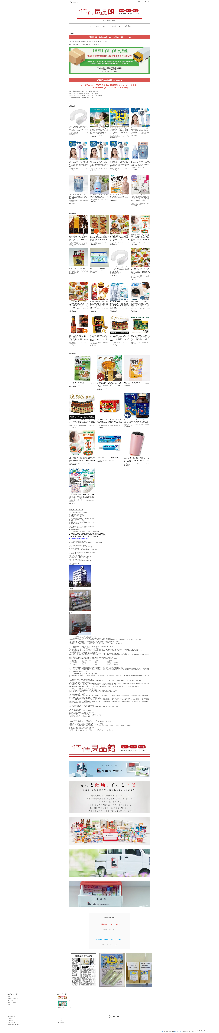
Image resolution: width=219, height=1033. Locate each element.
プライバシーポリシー (63, 1020)
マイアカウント (138, 1)
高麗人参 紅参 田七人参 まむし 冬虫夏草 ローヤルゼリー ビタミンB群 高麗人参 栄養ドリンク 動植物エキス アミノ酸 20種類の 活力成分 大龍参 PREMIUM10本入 (78, 338)
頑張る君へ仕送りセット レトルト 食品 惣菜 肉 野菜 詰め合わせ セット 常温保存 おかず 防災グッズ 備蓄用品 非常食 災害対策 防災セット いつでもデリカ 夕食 (78, 304)
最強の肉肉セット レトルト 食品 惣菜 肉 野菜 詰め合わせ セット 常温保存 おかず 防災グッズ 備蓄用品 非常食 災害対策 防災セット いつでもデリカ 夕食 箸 (119, 237)
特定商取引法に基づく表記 (14, 1024)
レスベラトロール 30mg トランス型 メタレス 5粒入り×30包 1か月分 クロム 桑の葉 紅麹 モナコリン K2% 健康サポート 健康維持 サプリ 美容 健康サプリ (109, 422)
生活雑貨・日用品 (12, 1003)
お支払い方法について (13, 1020)
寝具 (9, 1005)
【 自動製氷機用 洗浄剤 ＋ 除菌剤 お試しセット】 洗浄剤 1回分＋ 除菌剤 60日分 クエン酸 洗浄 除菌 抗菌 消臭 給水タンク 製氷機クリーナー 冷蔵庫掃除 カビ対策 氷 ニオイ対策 (81, 497)
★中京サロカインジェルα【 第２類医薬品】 (108, 457)
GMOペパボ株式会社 (178, 1031)
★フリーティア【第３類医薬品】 (98, 268)
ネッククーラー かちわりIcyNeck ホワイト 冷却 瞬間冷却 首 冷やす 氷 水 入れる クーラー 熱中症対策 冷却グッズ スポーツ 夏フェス (119, 269)
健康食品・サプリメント (13, 998)
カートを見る (61, 1018)
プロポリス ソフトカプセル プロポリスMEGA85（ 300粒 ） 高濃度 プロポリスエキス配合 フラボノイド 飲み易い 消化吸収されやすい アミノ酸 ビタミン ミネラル (140, 338)
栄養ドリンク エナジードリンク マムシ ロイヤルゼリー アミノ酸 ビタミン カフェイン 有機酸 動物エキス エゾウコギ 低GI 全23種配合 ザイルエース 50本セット (119, 338)
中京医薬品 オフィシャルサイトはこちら (109, 924)
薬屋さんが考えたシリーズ (64, 1007)
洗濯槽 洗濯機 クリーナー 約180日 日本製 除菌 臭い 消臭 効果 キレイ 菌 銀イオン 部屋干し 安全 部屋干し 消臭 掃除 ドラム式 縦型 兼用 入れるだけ (140, 304)
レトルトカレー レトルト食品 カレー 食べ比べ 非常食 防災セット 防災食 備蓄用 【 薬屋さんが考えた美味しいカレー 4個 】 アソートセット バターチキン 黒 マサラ (78, 237)
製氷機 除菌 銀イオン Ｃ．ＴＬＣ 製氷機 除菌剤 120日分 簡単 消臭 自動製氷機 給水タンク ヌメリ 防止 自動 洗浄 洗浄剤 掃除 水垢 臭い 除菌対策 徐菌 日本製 (119, 304)
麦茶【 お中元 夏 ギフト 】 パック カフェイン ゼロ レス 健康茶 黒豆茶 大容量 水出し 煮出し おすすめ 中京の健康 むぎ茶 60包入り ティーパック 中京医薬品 (109, 384)
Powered (193, 1031)
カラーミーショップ (160, 1031)
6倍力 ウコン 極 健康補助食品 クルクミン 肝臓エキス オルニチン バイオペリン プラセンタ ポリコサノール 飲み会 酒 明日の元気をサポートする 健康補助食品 (99, 338)
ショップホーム (11, 1016)
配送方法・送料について (13, 1022)
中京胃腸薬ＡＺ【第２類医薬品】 (77, 382)
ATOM (62, 1022)
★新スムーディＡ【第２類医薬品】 (133, 382)
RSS (59, 1022)
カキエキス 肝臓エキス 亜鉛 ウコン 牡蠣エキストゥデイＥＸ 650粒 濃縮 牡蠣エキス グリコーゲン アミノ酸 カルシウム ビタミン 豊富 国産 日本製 (136, 421)
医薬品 (9, 996)
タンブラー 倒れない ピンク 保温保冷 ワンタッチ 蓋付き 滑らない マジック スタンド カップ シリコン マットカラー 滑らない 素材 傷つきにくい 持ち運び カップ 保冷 (136, 459)
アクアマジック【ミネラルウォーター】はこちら (109, 939)
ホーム (89, 26)
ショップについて (115, 26)
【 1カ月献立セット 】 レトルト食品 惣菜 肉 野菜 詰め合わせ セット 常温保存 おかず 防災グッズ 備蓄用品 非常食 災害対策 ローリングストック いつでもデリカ (140, 271)
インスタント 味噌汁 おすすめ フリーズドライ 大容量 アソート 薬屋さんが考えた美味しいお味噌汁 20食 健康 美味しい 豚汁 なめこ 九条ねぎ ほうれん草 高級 (99, 237)
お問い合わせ (128, 26)
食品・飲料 (10, 1000)
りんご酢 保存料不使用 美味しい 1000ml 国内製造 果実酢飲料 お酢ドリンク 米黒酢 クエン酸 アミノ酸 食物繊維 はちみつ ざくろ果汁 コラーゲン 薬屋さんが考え (99, 304)
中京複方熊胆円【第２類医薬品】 (77, 268)
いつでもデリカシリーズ (64, 1000)
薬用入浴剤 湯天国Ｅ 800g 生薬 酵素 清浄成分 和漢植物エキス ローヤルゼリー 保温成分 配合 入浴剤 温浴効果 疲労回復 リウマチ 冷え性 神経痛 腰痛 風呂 (140, 237)
